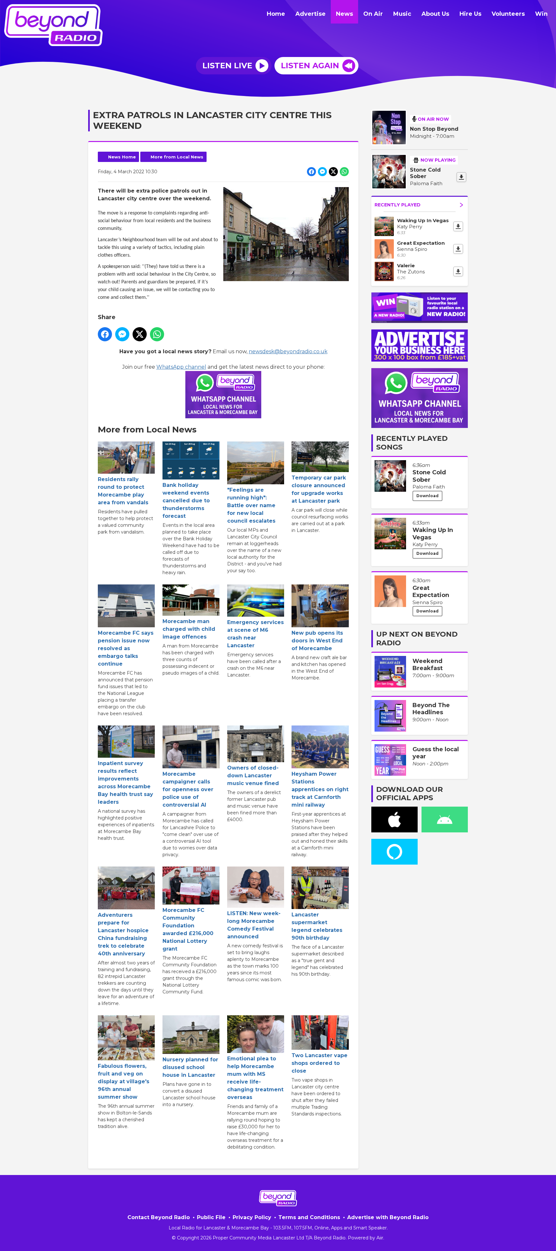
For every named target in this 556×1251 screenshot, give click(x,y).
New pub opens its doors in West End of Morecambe (317, 640)
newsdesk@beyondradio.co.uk (288, 351)
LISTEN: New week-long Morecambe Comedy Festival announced (254, 925)
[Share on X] (333, 171)
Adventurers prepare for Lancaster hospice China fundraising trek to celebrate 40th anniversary (123, 934)
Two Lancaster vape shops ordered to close (320, 1063)
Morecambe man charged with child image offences (188, 629)
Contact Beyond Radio (158, 1217)
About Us (435, 13)
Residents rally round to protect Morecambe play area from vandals (123, 491)
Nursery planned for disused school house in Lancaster (190, 1067)
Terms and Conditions (309, 1217)
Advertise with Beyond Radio (388, 1217)
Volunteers (508, 13)
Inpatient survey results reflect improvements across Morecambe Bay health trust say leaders (125, 782)
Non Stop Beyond (434, 129)
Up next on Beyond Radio (417, 638)
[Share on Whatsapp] (344, 171)
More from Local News (177, 156)
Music (402, 13)
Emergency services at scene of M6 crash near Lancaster (255, 634)
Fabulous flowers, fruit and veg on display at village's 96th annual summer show (123, 1081)
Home (276, 13)
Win (541, 13)
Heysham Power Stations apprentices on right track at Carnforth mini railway (320, 789)
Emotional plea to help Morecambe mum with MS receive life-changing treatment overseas (255, 1078)
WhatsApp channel (181, 367)
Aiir (379, 1238)
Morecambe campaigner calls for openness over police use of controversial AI (187, 789)
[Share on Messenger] (322, 171)
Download (427, 495)
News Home (122, 156)
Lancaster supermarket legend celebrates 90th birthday (317, 926)
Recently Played (398, 205)
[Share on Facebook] (311, 171)
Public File (211, 1217)
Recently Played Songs (412, 442)
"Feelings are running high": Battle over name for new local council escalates (251, 505)
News (344, 13)
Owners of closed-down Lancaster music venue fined (253, 775)
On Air (373, 13)
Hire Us (470, 13)
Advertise (310, 13)
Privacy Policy (252, 1217)
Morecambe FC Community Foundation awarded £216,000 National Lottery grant (187, 929)
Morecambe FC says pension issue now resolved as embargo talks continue (125, 648)
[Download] (461, 177)
